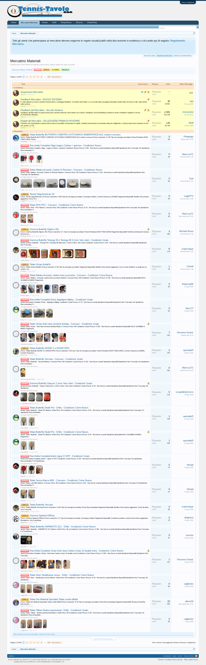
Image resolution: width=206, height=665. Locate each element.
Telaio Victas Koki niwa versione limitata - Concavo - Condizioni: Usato (64, 324)
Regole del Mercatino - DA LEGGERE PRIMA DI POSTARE (50, 121)
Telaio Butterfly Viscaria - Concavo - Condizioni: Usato (56, 359)
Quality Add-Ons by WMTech (39, 662)
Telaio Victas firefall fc (40, 264)
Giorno (23, 94)
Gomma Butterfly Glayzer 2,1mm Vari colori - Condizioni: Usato (61, 383)
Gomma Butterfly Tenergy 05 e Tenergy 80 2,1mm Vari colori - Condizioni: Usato (69, 240)
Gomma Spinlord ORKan (42, 515)
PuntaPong (92, 22)
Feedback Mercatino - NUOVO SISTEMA (41, 99)
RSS (196, 656)
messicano (187, 112)
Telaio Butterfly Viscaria (41, 505)
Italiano (11, 656)
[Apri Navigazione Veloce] (194, 33)
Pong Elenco (66, 22)
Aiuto (174, 656)
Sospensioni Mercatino (32, 92)
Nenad (23, 476)
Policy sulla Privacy (191, 659)
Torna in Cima (189, 656)
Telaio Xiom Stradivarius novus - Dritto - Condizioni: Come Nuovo (62, 575)
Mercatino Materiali (29, 23)
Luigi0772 (24, 201)
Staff (54, 22)
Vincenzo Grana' (27, 344)
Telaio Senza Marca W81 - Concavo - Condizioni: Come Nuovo (61, 480)
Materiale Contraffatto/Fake (183, 55)
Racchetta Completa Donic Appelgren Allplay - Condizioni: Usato (61, 299)
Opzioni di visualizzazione (103, 639)
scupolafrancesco (27, 403)
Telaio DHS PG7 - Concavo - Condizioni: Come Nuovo (56, 205)
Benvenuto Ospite (149, 55)
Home (13, 22)
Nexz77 (23, 320)
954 (49, 77)
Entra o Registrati (188, 2)
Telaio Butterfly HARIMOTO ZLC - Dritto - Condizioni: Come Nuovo (63, 526)
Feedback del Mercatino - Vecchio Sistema (42, 110)
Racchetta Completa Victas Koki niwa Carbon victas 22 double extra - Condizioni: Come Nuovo (76, 551)
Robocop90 (25, 295)
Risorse (79, 22)
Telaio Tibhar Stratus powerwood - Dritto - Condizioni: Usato (59, 610)
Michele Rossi (26, 236)
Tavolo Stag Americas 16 (42, 194)
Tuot (22, 190)
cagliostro (24, 595)
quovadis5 (188, 350)
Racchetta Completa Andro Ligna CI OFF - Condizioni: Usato (59, 456)
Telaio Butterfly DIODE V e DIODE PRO (49, 348)
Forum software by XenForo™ (29, 659)
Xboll (191, 123)
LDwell (23, 271)
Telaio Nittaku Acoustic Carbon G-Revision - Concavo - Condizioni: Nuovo (66, 170)
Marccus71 (25, 166)
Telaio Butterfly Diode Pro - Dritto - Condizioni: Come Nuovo (59, 407)
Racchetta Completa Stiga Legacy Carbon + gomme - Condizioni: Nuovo (65, 145)
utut (191, 101)
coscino (23, 547)
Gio (22, 606)
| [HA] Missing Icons (61, 659)
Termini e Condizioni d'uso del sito (170, 659)
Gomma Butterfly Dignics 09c (44, 229)
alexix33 (189, 601)
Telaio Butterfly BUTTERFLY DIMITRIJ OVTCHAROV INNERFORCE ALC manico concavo (75, 134)
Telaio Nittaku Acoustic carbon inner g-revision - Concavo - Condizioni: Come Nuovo (71, 275)
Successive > (57, 77)
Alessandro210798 (27, 379)
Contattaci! (167, 656)
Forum (45, 22)
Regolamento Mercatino (164, 55)
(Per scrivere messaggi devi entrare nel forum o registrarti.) (174, 642)
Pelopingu (24, 141)
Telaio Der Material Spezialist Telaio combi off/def (54, 599)
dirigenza (24, 522)
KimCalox (24, 355)
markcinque (25, 260)
